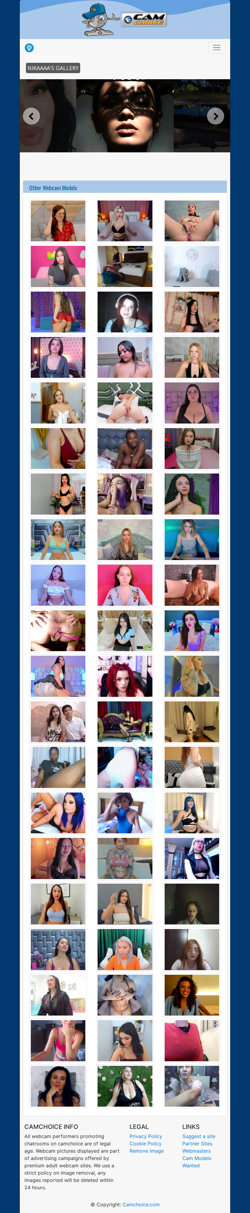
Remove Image (147, 1151)
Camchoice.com (141, 1204)
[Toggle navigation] (216, 47)
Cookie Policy (146, 1143)
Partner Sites (197, 1143)
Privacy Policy (146, 1136)
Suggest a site (198, 1136)
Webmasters (196, 1151)
